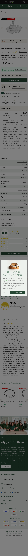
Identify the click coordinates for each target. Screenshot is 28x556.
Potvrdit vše (18, 292)
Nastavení (6, 292)
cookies (5, 280)
